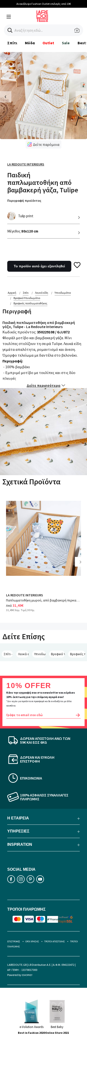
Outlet (48, 42)
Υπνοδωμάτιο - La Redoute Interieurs (40, 654)
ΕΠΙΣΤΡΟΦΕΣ (13, 941)
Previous (9, 565)
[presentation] (5, 97)
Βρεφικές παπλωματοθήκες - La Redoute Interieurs (77, 654)
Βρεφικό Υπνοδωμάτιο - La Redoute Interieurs (58, 654)
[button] (10, 30)
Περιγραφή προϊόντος (24, 200)
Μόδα (30, 42)
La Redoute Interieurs (25, 164)
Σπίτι (12, 42)
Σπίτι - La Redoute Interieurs (8, 654)
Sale (66, 42)
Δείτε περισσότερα (43, 385)
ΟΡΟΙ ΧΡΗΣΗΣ (32, 941)
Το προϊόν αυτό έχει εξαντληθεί (39, 266)
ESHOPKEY (27, 975)
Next (82, 565)
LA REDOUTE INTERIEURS (24, 595)
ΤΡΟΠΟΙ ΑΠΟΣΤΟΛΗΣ (54, 941)
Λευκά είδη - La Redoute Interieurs (23, 654)
